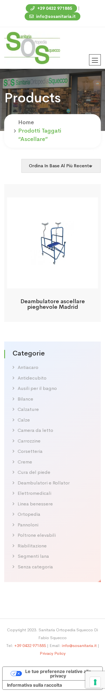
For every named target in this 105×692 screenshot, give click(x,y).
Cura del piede (34, 472)
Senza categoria (35, 567)
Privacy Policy (53, 653)
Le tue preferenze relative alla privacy (58, 674)
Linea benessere (35, 504)
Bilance (25, 399)
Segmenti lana (33, 556)
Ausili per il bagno (37, 388)
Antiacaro (28, 367)
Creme (25, 462)
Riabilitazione (32, 546)
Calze (24, 420)
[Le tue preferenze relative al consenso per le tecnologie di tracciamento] (95, 682)
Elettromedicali (34, 493)
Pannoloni (28, 525)
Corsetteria (30, 451)
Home (26, 122)
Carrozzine (29, 441)
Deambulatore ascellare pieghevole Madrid (52, 304)
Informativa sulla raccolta (34, 685)
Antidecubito (32, 378)
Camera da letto (35, 430)
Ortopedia (29, 514)
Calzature (28, 409)
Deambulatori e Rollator (44, 483)
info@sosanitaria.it (55, 16)
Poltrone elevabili (37, 535)
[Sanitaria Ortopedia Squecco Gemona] (32, 47)
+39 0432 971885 (54, 8)
